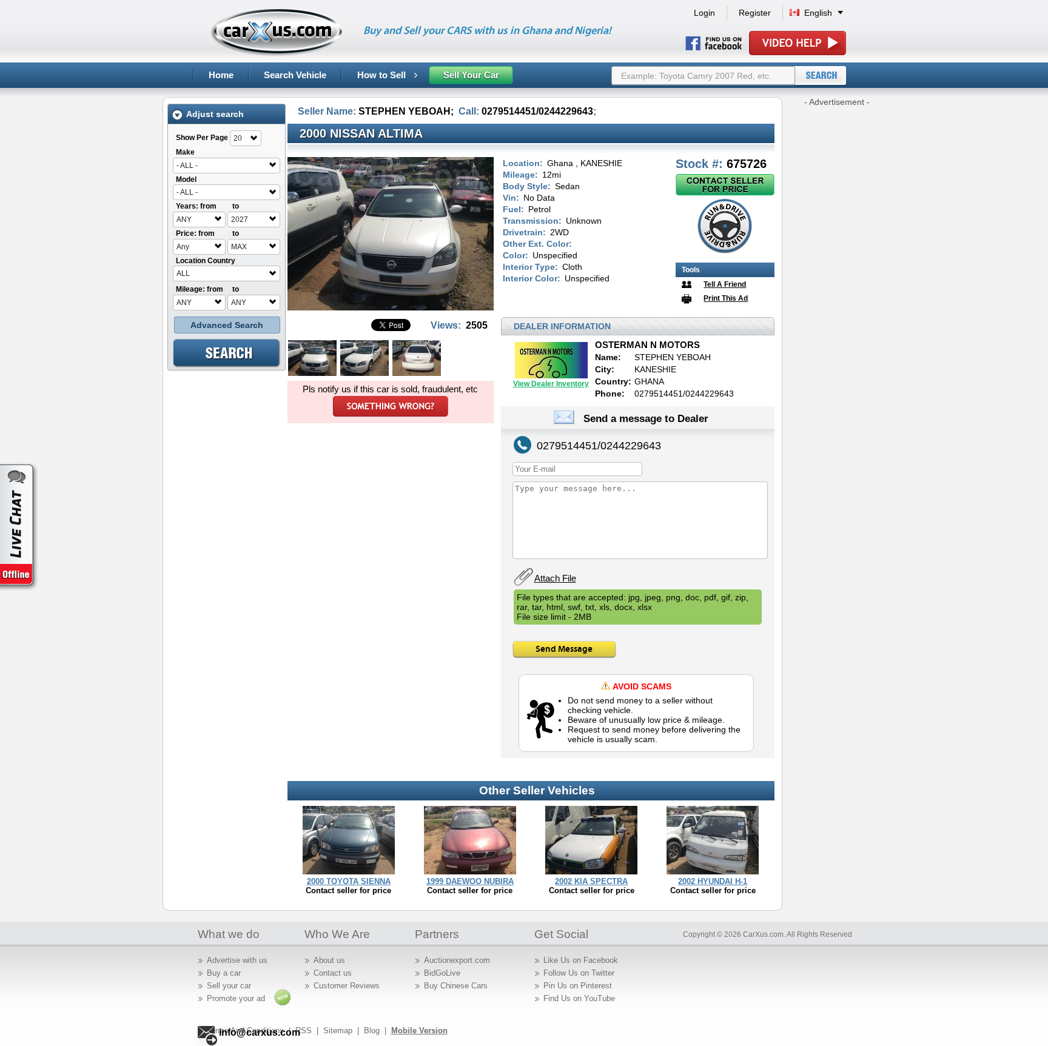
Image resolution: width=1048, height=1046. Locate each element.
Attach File (555, 578)
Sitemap (337, 1030)
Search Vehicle (295, 75)
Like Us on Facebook (580, 960)
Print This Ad (726, 298)
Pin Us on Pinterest (577, 985)
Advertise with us (237, 960)
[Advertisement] (836, 290)
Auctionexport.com (457, 960)
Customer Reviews (347, 985)
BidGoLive (442, 972)
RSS (303, 1030)
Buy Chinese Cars (456, 985)
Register (755, 13)
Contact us (333, 972)
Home (221, 75)
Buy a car (224, 972)
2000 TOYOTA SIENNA (349, 881)
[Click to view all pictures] (390, 307)
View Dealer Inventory (551, 384)
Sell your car (229, 985)
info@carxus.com (259, 1032)
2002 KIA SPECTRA (591, 881)
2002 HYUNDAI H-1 (712, 881)
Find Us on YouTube (579, 998)
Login (704, 13)
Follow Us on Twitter (578, 972)
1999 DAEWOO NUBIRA (470, 881)
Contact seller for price (348, 890)
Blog (372, 1030)
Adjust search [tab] (215, 114)
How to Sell (382, 75)
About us (329, 960)
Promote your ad (236, 998)
